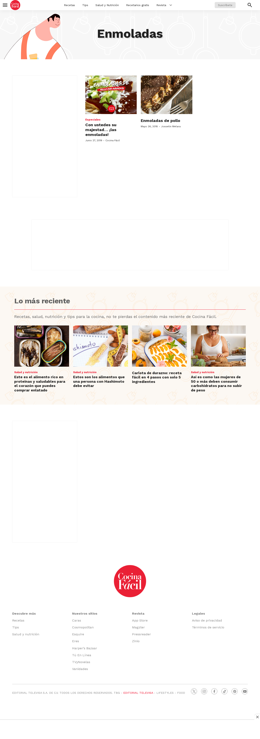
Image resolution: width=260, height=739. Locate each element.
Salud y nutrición (26, 372)
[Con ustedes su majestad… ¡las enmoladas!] (111, 94)
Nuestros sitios (84, 613)
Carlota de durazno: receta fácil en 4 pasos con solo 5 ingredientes (157, 377)
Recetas (69, 5)
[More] (171, 5)
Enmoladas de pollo (160, 120)
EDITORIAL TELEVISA (138, 692)
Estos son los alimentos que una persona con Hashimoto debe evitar (99, 381)
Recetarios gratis (137, 5)
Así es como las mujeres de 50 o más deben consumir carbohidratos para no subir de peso (216, 383)
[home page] (15, 5)
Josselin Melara (171, 126)
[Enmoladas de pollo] (166, 94)
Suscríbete (225, 5)
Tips (85, 5)
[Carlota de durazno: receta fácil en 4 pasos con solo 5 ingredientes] (159, 346)
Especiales (93, 119)
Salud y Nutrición (107, 5)
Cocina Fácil (112, 140)
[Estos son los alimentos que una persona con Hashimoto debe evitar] (100, 346)
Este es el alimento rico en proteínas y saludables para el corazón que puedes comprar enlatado (39, 383)
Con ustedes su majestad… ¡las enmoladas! (100, 129)
